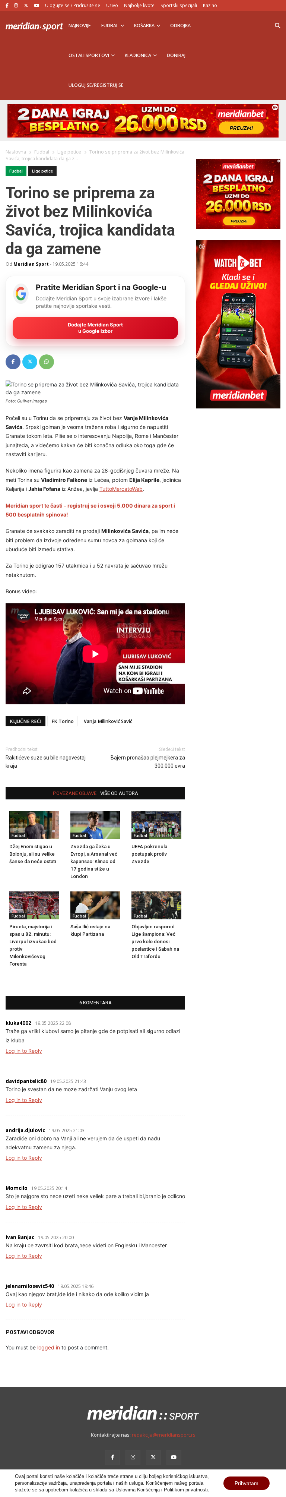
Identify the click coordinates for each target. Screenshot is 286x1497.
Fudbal (109, 25)
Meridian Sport (31, 264)
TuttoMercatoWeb (121, 489)
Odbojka (180, 25)
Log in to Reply (24, 1051)
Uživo (112, 5)
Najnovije (80, 25)
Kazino (210, 5)
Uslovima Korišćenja (137, 1490)
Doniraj (176, 55)
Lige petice (42, 171)
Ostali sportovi (89, 55)
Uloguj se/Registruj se (96, 85)
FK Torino (62, 721)
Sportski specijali (179, 5)
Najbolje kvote (139, 5)
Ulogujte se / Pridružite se (72, 5)
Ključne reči (25, 721)
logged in (48, 1347)
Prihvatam (246, 1483)
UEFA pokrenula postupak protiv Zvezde (149, 854)
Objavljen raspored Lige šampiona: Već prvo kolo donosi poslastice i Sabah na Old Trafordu (155, 941)
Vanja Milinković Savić (108, 721)
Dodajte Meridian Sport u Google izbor (95, 328)
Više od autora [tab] (119, 793)
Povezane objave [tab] (74, 793)
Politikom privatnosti (186, 1490)
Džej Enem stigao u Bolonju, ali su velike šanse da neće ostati (32, 854)
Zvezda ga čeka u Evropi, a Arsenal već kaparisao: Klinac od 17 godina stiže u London (93, 861)
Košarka (144, 25)
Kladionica (138, 55)
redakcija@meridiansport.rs (164, 1434)
